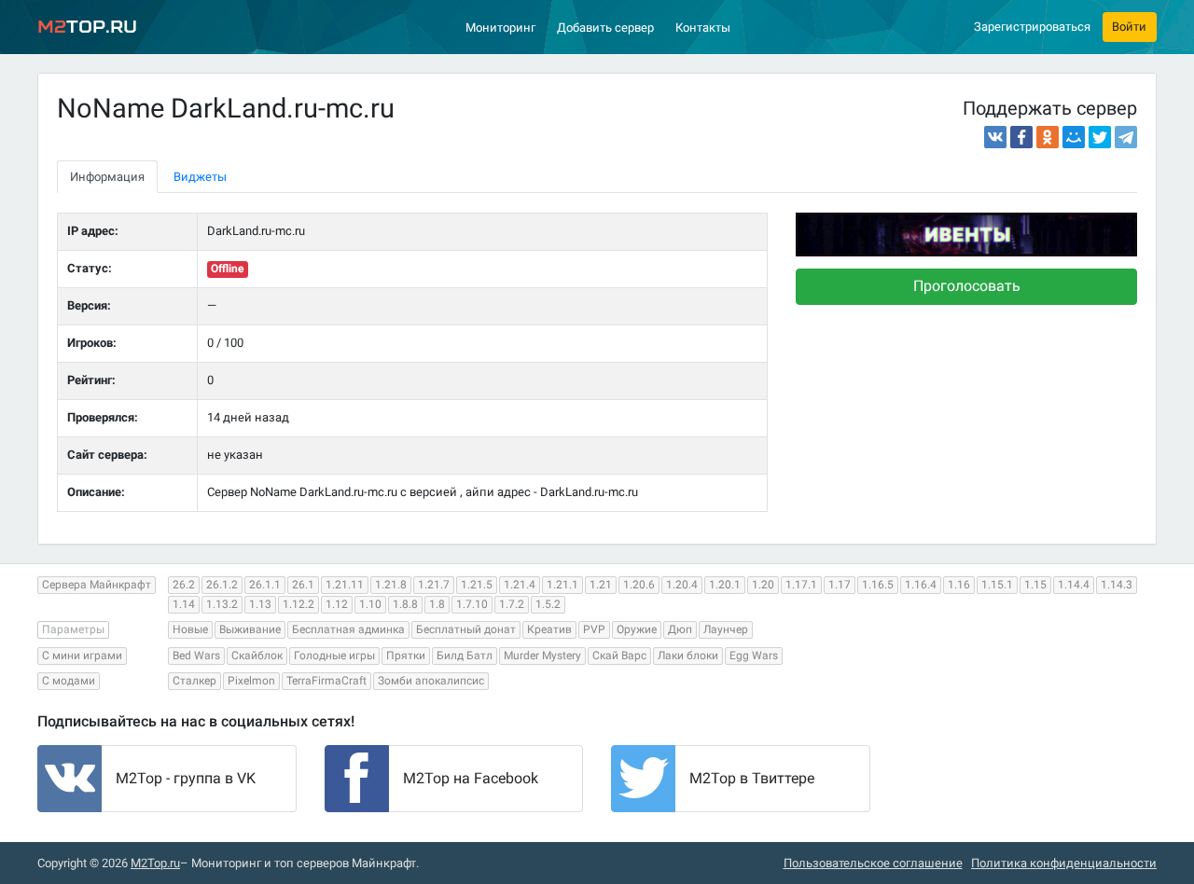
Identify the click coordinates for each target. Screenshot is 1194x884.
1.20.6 (639, 584)
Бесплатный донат (466, 629)
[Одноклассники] (1047, 137)
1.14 (184, 604)
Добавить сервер (605, 28)
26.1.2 (222, 584)
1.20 (763, 584)
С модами (68, 680)
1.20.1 (725, 584)
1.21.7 (434, 584)
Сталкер (194, 680)
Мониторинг (500, 28)
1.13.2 (222, 604)
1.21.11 (345, 584)
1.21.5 (477, 584)
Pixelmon (251, 680)
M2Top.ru (155, 863)
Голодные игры (334, 655)
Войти (1129, 27)
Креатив (549, 629)
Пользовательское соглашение (873, 863)
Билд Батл (465, 655)
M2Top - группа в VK (186, 778)
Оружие (637, 629)
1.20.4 (682, 584)
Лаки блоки (688, 655)
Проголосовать (966, 286)
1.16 (959, 584)
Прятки (405, 655)
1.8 (437, 604)
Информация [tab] (107, 177)
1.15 (1035, 584)
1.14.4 (1074, 584)
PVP (594, 629)
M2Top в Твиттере (751, 778)
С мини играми (82, 655)
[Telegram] (1126, 137)
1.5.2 (548, 604)
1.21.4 (519, 584)
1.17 (839, 584)
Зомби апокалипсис (431, 680)
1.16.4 (921, 584)
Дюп (680, 629)
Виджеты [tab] (200, 177)
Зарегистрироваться (1032, 27)
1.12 (337, 604)
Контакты (702, 28)
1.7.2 (511, 604)
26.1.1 (265, 584)
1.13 (260, 604)
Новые (190, 629)
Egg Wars (753, 655)
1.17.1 (801, 584)
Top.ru (87, 26)
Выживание (250, 629)
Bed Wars (196, 655)
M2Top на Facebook (470, 778)
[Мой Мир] (1073, 137)
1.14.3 (1116, 584)
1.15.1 (997, 584)
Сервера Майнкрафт (96, 584)
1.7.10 (472, 604)
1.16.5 (878, 584)
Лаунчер (725, 629)
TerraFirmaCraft (326, 680)
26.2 (184, 584)
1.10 (370, 604)
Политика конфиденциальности (1064, 863)
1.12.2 (298, 604)
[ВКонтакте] (995, 137)
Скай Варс (619, 655)
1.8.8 (405, 604)
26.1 (303, 584)
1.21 (601, 584)
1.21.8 (391, 584)
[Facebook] (1021, 137)
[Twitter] (1100, 137)
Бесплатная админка (348, 629)
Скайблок (257, 655)
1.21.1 (562, 584)
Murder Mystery (542, 655)
